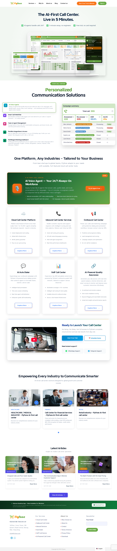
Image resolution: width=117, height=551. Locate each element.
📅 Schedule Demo (95, 338)
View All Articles (57, 495)
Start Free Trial (72, 338)
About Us (64, 516)
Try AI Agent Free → (95, 188)
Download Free (99, 505)
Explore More (21, 251)
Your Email (89, 520)
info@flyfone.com (15, 533)
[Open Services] (35, 3)
